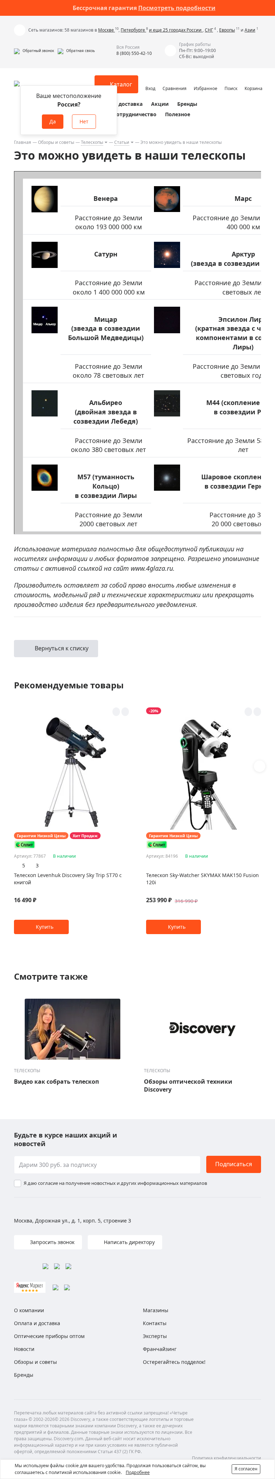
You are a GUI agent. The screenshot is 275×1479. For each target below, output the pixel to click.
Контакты (155, 1323)
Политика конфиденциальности (226, 1458)
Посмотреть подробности (177, 8)
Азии (250, 30)
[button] (34, 50)
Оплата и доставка (118, 103)
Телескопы (92, 142)
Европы (227, 30)
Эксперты (155, 1336)
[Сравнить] (125, 711)
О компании (29, 1310)
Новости (24, 1349)
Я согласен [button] (246, 1469)
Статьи (121, 142)
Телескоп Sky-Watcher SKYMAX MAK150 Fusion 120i (202, 879)
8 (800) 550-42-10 (134, 53)
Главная (22, 142)
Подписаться (233, 1164)
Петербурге (133, 30)
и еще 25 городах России (176, 30)
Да (52, 121)
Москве (106, 30)
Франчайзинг (160, 1349)
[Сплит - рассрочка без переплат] (24, 844)
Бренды (187, 103)
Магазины (155, 1310)
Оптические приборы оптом (49, 1336)
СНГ (209, 30)
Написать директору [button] (128, 1242)
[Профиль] (150, 81)
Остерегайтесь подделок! (174, 1361)
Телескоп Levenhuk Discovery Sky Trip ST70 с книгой (68, 879)
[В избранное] (116, 711)
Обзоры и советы (56, 142)
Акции (160, 103)
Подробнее (138, 1472)
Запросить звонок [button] (51, 1242)
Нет (83, 121)
